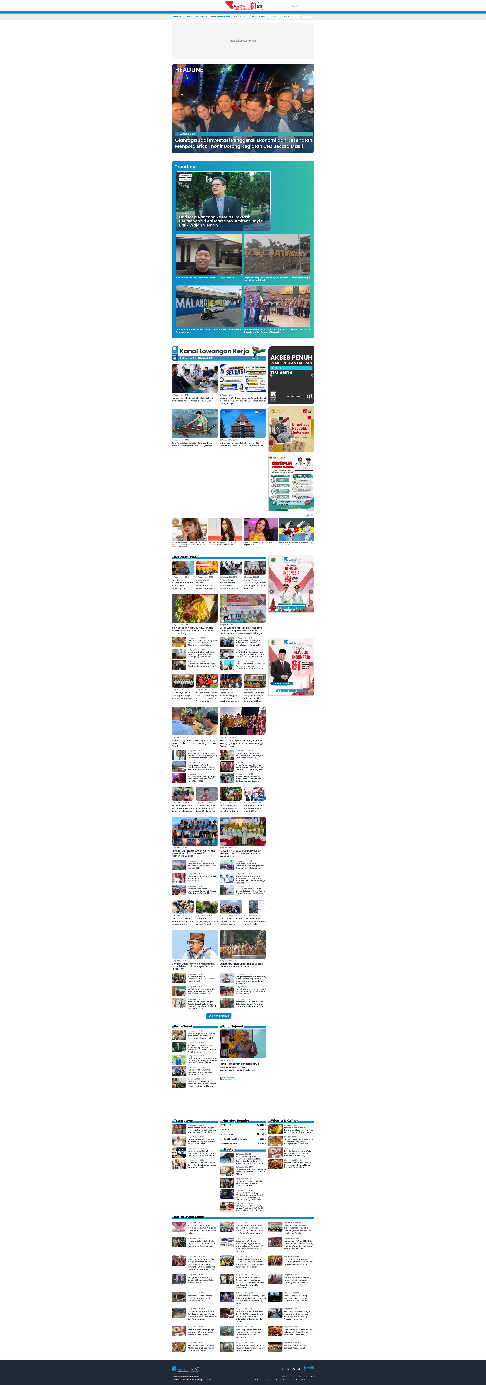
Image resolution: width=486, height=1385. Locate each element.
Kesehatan (287, 17)
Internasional (201, 17)
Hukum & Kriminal (241, 17)
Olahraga (300, 17)
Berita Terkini (185, 557)
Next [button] (312, 108)
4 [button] (247, 155)
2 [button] (239, 155)
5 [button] (250, 155)
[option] (243, 109)
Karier (312, 1380)
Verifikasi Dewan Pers (306, 1377)
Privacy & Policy (302, 1380)
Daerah (189, 17)
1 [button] (235, 155)
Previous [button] (174, 108)
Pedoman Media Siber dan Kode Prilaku (270, 1380)
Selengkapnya (220, 1015)
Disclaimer (291, 1380)
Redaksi (285, 1377)
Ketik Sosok (185, 179)
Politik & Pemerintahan (220, 17)
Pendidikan (274, 17)
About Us (293, 1377)
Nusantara (177, 17)
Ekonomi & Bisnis (258, 17)
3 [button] (243, 155)
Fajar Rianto (186, 175)
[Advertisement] (11, 56)
